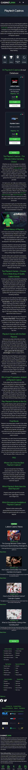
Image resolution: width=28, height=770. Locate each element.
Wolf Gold (18, 683)
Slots (17, 657)
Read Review (15, 99)
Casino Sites (3, 768)
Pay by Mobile (19, 674)
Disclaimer (22, 708)
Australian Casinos (8, 651)
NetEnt (5, 690)
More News (14, 641)
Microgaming (6, 683)
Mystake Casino (14, 123)
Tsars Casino (6, 668)
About (16, 708)
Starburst (18, 681)
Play (14, 102)
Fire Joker (18, 685)
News (25, 768)
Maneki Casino (7, 666)
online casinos (18, 168)
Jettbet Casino (14, 86)
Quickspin (6, 685)
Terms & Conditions (7, 708)
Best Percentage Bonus (17, 62)
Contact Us (9, 706)
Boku (17, 670)
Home (14, 769)
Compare (14, 105)
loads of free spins (18, 194)
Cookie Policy (17, 706)
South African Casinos (8, 657)
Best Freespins (24, 62)
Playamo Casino (7, 672)
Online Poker (18, 651)
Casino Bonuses (19, 768)
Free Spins (8, 768)
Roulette (18, 655)
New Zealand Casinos (8, 655)
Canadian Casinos (7, 653)
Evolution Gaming (8, 687)
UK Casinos (6, 659)
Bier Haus (18, 690)
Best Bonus (11, 62)
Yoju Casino (6, 670)
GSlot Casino (6, 674)
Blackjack (18, 653)
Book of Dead (19, 687)
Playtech (6, 681)
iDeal (17, 668)
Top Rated (4, 62)
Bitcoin (17, 672)
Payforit (17, 666)
